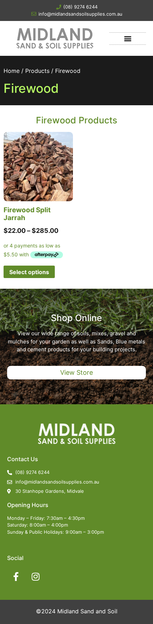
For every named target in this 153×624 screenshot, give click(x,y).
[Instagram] (35, 577)
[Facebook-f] (16, 577)
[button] (127, 38)
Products (37, 70)
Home (12, 70)
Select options (29, 272)
